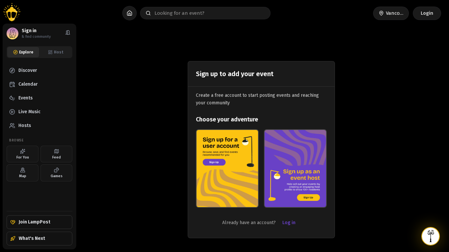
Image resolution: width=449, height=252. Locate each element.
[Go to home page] (12, 13)
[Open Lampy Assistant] (430, 236)
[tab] (23, 52)
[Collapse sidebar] (67, 33)
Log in (288, 222)
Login (427, 13)
